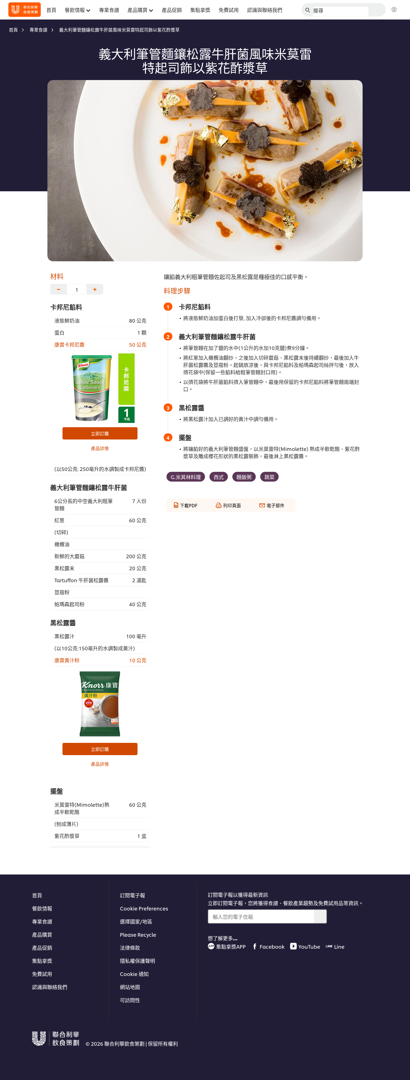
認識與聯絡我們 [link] (264, 9)
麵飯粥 (244, 476)
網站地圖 (130, 986)
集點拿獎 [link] (200, 9)
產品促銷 (42, 947)
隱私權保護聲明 (137, 960)
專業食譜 (42, 921)
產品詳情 (100, 448)
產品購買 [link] (137, 9)
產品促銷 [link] (172, 9)
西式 (219, 476)
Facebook (272, 946)
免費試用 (42, 973)
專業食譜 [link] (109, 9)
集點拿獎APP (231, 946)
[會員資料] (394, 10)
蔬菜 (269, 476)
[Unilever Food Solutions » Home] (24, 9)
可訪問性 (130, 999)
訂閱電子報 (132, 894)
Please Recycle (138, 934)
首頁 (37, 894)
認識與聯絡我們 (49, 986)
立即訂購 (100, 433)
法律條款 (130, 947)
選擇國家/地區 (136, 921)
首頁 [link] (51, 9)
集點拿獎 (42, 960)
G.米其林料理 (186, 476)
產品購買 (42, 934)
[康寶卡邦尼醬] (100, 388)
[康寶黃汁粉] (100, 704)
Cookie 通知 (134, 973)
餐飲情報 (42, 908)
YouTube (309, 946)
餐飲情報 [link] (75, 9)
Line (339, 946)
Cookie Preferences (144, 908)
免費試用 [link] (229, 9)
